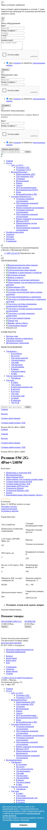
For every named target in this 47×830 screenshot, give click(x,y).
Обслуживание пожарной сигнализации (27, 204)
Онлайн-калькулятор (15, 232)
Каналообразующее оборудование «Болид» (24, 495)
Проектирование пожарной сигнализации (28, 229)
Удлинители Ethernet (15, 488)
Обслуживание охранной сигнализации (27, 215)
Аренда (19, 185)
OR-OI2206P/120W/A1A (11, 621)
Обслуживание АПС (25, 176)
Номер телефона (9, 30)
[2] (4, 499)
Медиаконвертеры (14, 475)
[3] (6, 499)
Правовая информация (15, 652)
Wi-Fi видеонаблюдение (26, 188)
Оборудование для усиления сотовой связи (24, 479)
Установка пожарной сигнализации (25, 200)
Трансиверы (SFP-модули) (17, 486)
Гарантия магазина (9, 509)
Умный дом (13, 321)
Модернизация (22, 181)
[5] (9, 499)
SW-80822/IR (29, 621)
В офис (14, 374)
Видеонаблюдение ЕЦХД (27, 190)
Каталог (4, 438)
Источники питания (16, 275)
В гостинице (16, 353)
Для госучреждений (15, 376)
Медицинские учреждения (17, 343)
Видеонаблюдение (20, 172)
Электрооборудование (17, 325)
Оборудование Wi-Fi (14, 477)
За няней (15, 398)
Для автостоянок (18, 371)
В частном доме (18, 396)
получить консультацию (11, 643)
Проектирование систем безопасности (26, 224)
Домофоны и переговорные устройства (25, 272)
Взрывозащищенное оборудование (23, 265)
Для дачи (15, 394)
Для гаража (16, 385)
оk (3, 18)
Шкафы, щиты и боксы (18, 323)
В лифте (14, 382)
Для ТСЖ (15, 403)
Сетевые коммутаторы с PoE (13, 447)
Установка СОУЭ (23, 170)
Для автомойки (17, 367)
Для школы (16, 378)
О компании (11, 241)
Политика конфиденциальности (19, 649)
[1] (2, 499)
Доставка (10, 237)
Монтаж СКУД (22, 221)
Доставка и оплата (9, 506)
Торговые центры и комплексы (19, 338)
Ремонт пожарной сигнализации (30, 208)
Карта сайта (11, 660)
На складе (15, 356)
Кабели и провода (15, 277)
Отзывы (9, 673)
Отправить (6, 105)
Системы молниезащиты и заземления (24, 297)
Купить (4, 627)
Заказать (5, 70)
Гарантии (10, 234)
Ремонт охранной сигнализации (30, 219)
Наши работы (12, 671)
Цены (18, 192)
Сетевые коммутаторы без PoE (19, 482)
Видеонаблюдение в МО (26, 194)
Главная (9, 161)
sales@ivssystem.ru (25, 678)
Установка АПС (23, 167)
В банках (15, 369)
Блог (8, 663)
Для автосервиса (18, 360)
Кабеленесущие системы (18, 268)
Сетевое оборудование (17, 290)
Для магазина (17, 365)
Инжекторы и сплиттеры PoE (18, 473)
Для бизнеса (12, 351)
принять (23, 825)
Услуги (9, 163)
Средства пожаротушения (19, 318)
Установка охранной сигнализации (25, 211)
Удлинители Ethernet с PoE (17, 490)
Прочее (9, 493)
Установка (20, 179)
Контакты (10, 239)
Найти (28, 152)
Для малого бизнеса (14, 341)
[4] (8, 499)
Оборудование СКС (16, 287)
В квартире (16, 400)
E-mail (4, 35)
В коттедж (15, 389)
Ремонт (19, 183)
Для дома (11, 380)
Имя (3, 26)
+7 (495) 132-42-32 (12, 253)
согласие (17, 63)
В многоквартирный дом (21, 387)
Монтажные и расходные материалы (23, 280)
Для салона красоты (19, 358)
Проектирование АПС (25, 174)
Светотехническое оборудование (22, 270)
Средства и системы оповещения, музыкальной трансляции (21, 305)
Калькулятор (11, 658)
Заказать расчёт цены (10, 149)
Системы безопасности (22, 196)
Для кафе (15, 362)
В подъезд (15, 391)
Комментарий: (7, 40)
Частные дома (12, 336)
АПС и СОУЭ (18, 165)
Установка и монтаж (9, 511)
